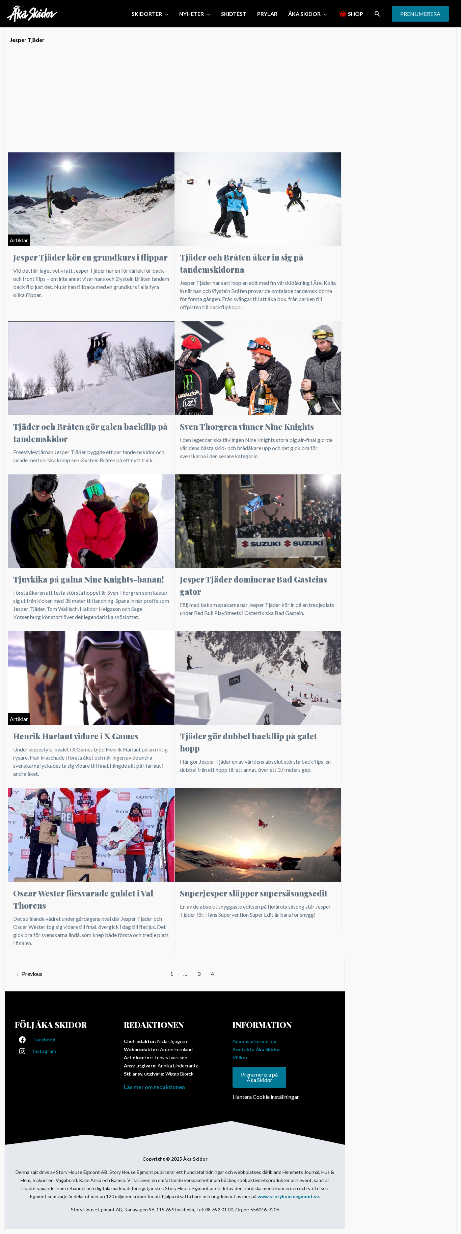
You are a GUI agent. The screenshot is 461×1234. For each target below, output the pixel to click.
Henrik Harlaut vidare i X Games (75, 736)
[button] (377, 13)
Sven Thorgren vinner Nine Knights (247, 426)
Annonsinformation (254, 1041)
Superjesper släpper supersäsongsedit (253, 893)
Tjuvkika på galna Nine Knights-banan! (88, 579)
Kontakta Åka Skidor (256, 1049)
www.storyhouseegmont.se (288, 1196)
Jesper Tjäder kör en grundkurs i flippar (90, 257)
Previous (29, 973)
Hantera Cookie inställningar (266, 1096)
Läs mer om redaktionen (154, 1087)
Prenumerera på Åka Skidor (259, 1077)
